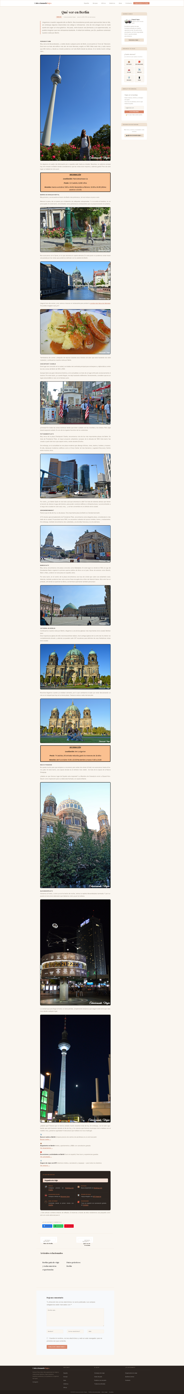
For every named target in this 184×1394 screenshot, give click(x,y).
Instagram (35, 1382)
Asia (120, 3)
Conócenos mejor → (134, 40)
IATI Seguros (97, 1196)
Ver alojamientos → (46, 1148)
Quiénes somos (129, 1376)
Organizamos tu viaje (141, 3)
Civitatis (85, 1205)
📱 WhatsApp (58, 1226)
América (112, 3)
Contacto (129, 3)
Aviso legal (104, 1392)
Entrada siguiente (86, 1240)
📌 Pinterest (69, 1226)
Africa (103, 3)
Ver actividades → (46, 1157)
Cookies (111, 1392)
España (86, 3)
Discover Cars (65, 1196)
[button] (87, 3)
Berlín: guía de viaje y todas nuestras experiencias (50, 1266)
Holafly (50, 1205)
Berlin (59, 17)
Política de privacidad (94, 1392)
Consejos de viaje (99, 1373)
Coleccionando (43, 3)
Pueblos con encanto (100, 1380)
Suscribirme (134, 111)
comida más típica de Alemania (100, 303)
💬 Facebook (47, 1226)
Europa (95, 3)
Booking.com (98, 1188)
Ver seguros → (45, 1165)
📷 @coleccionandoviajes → (134, 135)
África (65, 1387)
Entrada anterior (46, 1240)
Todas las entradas (99, 1384)
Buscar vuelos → (45, 1139)
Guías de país (98, 1376)
